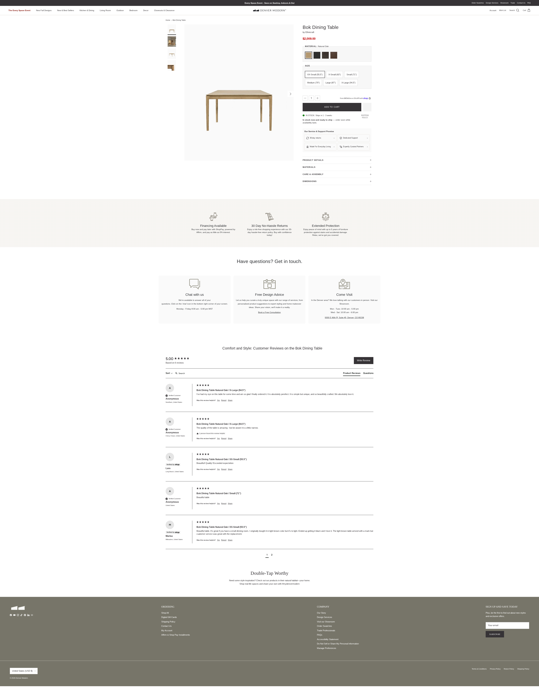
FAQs (319, 635)
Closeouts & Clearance (164, 10)
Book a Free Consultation (269, 312)
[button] (267, 555)
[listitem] (320, 138)
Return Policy (509, 669)
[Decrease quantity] (305, 98)
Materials (309, 167)
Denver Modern (22, 678)
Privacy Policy (495, 669)
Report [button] (223, 400)
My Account (166, 630)
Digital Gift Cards (169, 617)
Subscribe (494, 634)
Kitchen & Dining (87, 10)
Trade (513, 3)
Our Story (321, 613)
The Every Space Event (19, 10)
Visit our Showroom (326, 621)
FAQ (529, 3)
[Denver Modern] (269, 10)
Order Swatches (478, 3)
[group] (180, 358)
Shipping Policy (365, 116)
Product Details (313, 160)
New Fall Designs (44, 10)
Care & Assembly (313, 174)
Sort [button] (168, 373)
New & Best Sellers (65, 10)
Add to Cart (332, 107)
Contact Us (521, 3)
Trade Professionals (326, 630)
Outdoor (120, 10)
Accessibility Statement (327, 639)
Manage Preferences (326, 648)
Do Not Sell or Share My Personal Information (338, 643)
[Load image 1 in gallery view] (239, 92)
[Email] (32, 615)
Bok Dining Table (179, 20)
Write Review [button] (363, 360)
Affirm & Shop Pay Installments (175, 635)
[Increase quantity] (317, 98)
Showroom (504, 3)
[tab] (351, 374)
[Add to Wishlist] (367, 107)
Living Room (105, 10)
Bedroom (133, 10)
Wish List (502, 10)
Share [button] (230, 400)
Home (168, 20)
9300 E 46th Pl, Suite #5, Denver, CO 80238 (344, 317)
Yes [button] (218, 400)
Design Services (492, 3)
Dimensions (310, 181)
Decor (146, 10)
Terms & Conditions (479, 669)
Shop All (165, 613)
